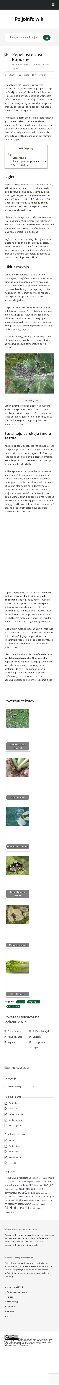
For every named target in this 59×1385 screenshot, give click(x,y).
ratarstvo (10, 1196)
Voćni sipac (14, 1108)
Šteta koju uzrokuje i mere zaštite (27, 161)
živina (43, 1208)
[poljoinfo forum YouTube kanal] (17, 1067)
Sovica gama (15, 1125)
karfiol (39, 92)
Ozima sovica (14, 1031)
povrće (22, 1192)
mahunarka (20, 1185)
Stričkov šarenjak (41, 1031)
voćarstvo (18, 1200)
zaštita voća (22, 1204)
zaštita (9, 1204)
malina (30, 1185)
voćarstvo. (29, 1200)
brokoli (31, 92)
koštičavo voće (40, 1177)
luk (12, 1185)
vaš (43, 1196)
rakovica (43, 1193)
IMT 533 (12, 1162)
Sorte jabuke (15, 1146)
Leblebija (37, 1036)
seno (17, 1196)
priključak (34, 1192)
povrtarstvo (11, 1192)
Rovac (12, 1140)
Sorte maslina (15, 1120)
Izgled (10, 154)
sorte (29, 1196)
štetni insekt (14, 1006)
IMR (6, 1178)
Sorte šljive (14, 1151)
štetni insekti (35, 1209)
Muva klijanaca (15, 1036)
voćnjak (44, 1200)
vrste (50, 1200)
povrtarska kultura (30, 1189)
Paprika (11, 1042)
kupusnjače (33, 1002)
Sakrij (30, 148)
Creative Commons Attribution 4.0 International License (27, 1341)
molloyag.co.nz (32, 400)
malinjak (39, 1185)
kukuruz (9, 1181)
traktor (38, 1196)
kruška (51, 1177)
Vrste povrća (15, 1157)
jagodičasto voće (25, 1177)
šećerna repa (37, 1204)
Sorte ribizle (14, 1103)
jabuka (12, 1177)
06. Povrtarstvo (23, 64)
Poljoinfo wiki (29, 19)
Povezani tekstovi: (20, 165)
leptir (47, 1181)
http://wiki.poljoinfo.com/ (16, 1345)
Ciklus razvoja (17, 157)
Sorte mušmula (16, 1114)
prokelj (48, 92)
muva (7, 1189)
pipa (16, 1189)
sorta (22, 1196)
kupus (20, 1002)
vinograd (50, 1196)
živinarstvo (9, 1212)
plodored (15, 632)
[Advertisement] (29, 553)
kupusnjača (27, 1181)
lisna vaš (8, 1185)
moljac (48, 1185)
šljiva (45, 1204)
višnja (7, 1200)
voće (37, 1200)
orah (11, 1189)
